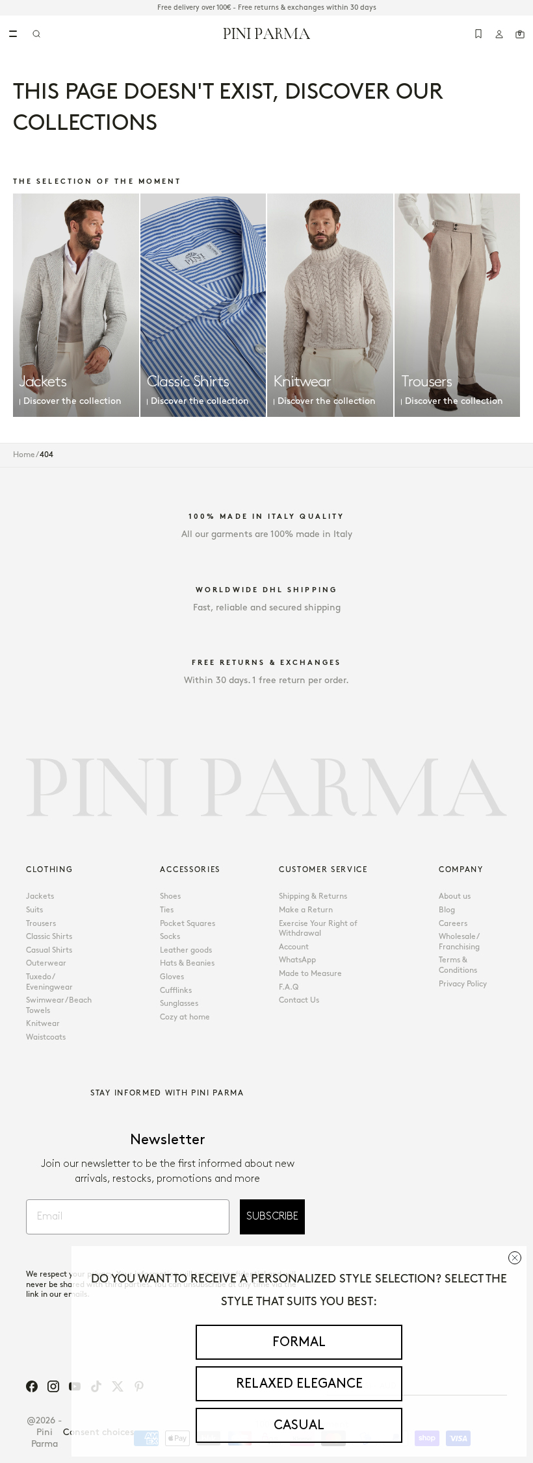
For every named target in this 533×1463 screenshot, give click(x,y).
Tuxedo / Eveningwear (49, 982)
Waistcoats (46, 1037)
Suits (34, 910)
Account (294, 947)
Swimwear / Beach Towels (59, 1005)
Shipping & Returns (313, 896)
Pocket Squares (187, 923)
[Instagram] (53, 1386)
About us (455, 896)
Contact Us (299, 1000)
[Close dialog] (514, 1257)
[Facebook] (32, 1386)
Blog (447, 910)
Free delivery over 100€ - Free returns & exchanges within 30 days (266, 8)
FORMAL (299, 1342)
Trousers (41, 923)
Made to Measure (310, 973)
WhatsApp (297, 960)
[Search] (36, 33)
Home (24, 454)
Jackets (40, 896)
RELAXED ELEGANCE (299, 1384)
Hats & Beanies (187, 963)
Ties (167, 910)
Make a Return (306, 910)
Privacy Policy (463, 984)
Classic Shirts (49, 936)
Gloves (172, 977)
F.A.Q (288, 987)
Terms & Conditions (458, 965)
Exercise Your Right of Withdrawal (318, 929)
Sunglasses (179, 1003)
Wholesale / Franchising (459, 942)
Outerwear (46, 963)
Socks (170, 936)
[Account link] (499, 33)
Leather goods (186, 950)
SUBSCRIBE (272, 1216)
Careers (453, 923)
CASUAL (299, 1425)
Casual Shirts (49, 950)
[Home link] (267, 33)
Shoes (170, 896)
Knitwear (43, 1023)
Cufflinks (176, 990)
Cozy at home (185, 1017)
